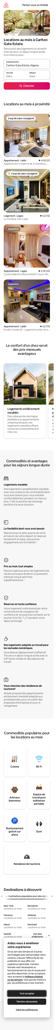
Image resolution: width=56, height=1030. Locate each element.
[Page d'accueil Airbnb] (6, 5)
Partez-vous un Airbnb (35, 5)
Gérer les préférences (27, 1009)
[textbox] (15, 76)
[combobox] (26, 65)
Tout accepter (27, 993)
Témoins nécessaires (26, 1001)
